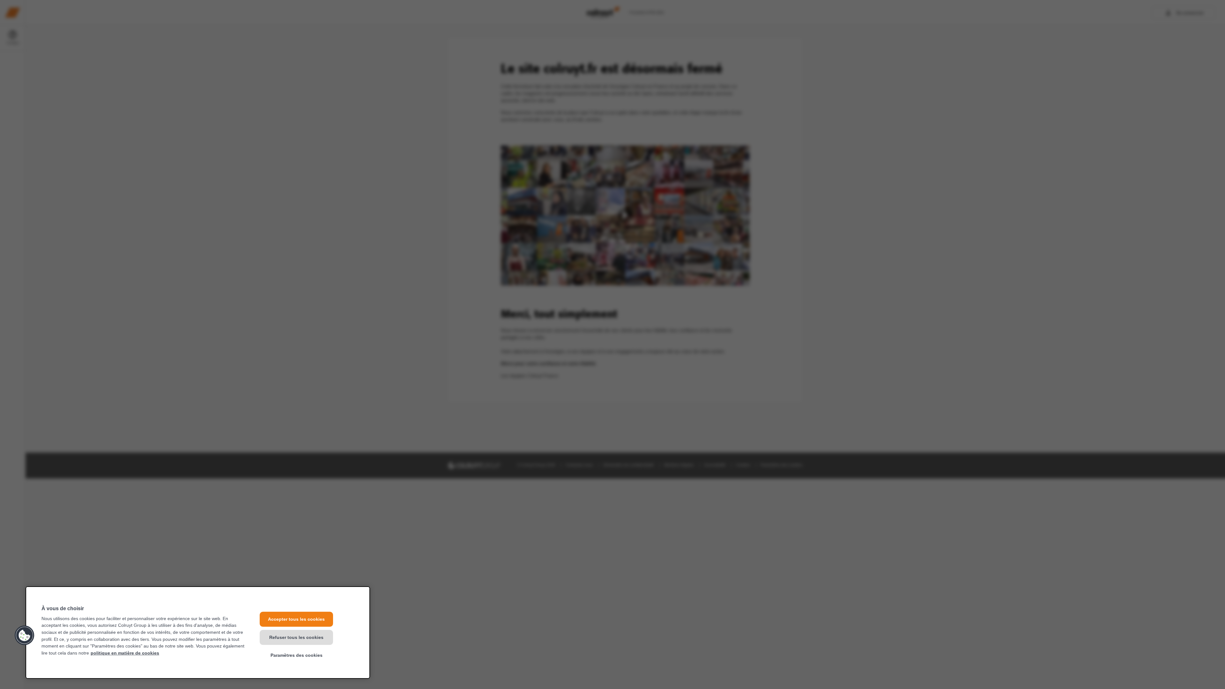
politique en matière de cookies (125, 653)
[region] (198, 632)
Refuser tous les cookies (296, 637)
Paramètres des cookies (297, 655)
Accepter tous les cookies (296, 619)
